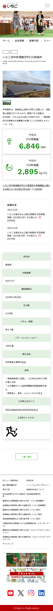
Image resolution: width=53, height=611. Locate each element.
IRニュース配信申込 (10, 480)
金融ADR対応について (35, 489)
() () (26, 187)
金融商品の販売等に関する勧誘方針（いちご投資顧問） (25, 505)
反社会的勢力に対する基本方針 (14, 495)
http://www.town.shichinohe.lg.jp (21, 409)
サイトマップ (8, 543)
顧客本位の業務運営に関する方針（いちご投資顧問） (24, 500)
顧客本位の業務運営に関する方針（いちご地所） (22, 509)
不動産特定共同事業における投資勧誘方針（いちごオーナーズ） (26, 524)
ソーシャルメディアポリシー (37, 485)
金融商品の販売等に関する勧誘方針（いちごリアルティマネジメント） (26, 537)
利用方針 (30, 480)
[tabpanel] (26, 84)
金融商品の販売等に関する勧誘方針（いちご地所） (23, 514)
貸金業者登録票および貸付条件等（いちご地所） (22, 518)
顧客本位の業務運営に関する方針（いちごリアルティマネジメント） (26, 531)
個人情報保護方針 (10, 485)
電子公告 (6, 489)
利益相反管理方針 (33, 494)
